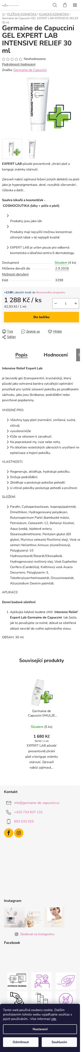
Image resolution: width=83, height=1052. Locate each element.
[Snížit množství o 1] (56, 303)
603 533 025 (24, 821)
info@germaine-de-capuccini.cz (36, 803)
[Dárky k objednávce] (41, 1000)
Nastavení (40, 1029)
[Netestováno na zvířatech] (66, 1000)
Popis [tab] (21, 355)
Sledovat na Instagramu (37, 934)
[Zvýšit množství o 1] (76, 303)
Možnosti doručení (15, 274)
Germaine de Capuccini (30, 70)
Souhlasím (59, 1042)
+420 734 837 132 (28, 812)
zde (53, 1019)
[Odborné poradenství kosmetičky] (41, 981)
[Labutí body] (17, 1000)
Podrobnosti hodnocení (18, 64)
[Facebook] (8, 833)
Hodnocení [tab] (56, 355)
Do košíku (41, 317)
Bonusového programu (50, 292)
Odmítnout (21, 1042)
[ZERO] (66, 981)
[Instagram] (18, 833)
